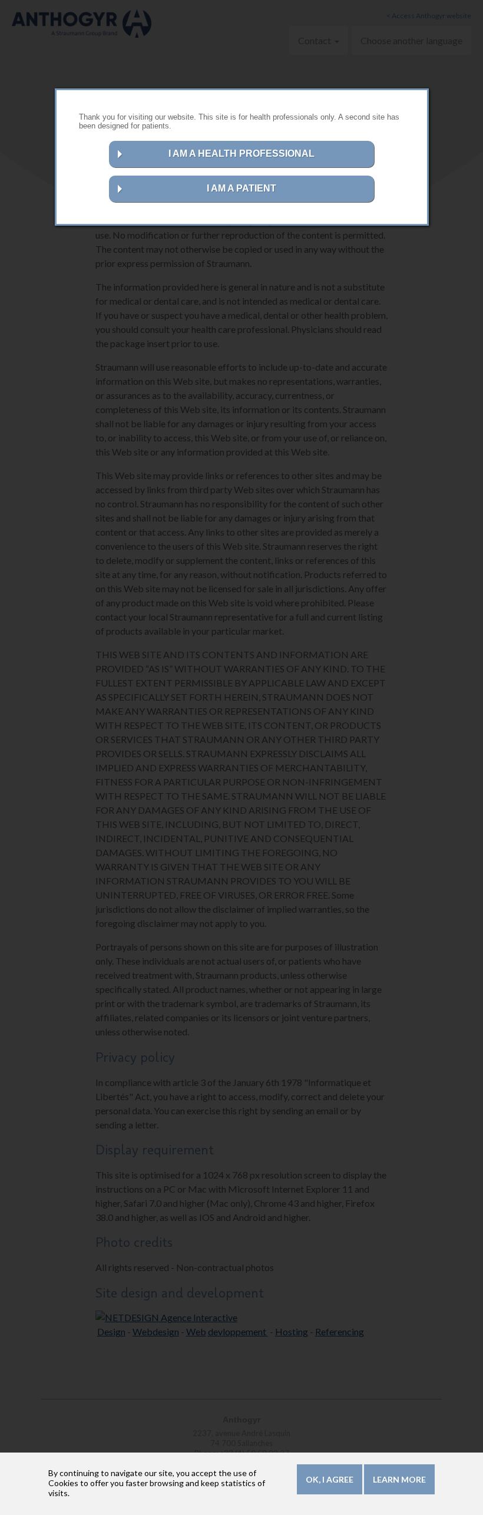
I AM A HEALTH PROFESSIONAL (241, 153)
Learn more (399, 1479)
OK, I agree (329, 1479)
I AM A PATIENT (241, 188)
